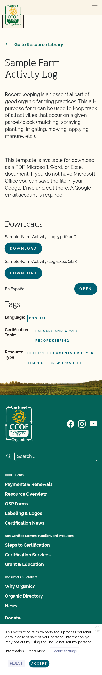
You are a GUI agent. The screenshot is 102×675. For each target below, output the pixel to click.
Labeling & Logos (23, 513)
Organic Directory (24, 596)
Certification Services (28, 554)
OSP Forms (16, 503)
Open (85, 289)
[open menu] (95, 7)
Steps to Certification (27, 545)
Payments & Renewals (28, 484)
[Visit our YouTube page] (93, 423)
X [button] (98, 629)
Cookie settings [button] (64, 651)
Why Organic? (20, 586)
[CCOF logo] (12, 15)
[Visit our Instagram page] (82, 423)
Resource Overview (26, 494)
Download (23, 248)
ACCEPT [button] (39, 663)
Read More (36, 651)
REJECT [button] (16, 663)
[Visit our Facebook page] (70, 423)
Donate (13, 617)
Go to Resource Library (38, 44)
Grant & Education (24, 564)
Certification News (24, 523)
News (11, 605)
